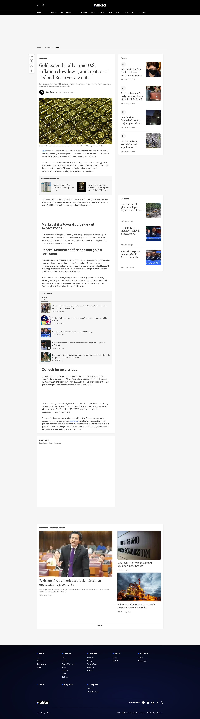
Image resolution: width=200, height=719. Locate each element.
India (76, 12)
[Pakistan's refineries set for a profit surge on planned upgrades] (139, 586)
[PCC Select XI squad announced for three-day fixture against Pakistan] (46, 345)
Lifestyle (101, 12)
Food (63, 657)
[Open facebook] (143, 702)
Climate (140, 657)
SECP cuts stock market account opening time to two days (135, 564)
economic (74, 421)
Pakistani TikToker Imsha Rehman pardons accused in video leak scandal (131, 72)
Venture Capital (92, 664)
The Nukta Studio (93, 692)
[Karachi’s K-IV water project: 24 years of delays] (46, 332)
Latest (46, 12)
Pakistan (68, 12)
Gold (44, 151)
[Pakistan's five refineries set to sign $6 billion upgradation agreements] (75, 553)
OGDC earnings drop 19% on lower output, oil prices (63, 187)
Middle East (40, 661)
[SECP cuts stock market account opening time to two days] (139, 545)
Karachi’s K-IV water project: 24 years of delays (72, 331)
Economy (90, 657)
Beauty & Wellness (68, 664)
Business (84, 12)
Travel (64, 667)
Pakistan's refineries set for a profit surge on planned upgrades (136, 606)
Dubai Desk (50, 92)
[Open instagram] (148, 702)
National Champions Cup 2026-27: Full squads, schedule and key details (80, 319)
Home (39, 12)
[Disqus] (75, 474)
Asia (38, 657)
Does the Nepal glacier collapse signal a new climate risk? (132, 207)
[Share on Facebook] (31, 60)
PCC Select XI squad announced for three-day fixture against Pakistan (78, 343)
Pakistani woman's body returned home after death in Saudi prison (132, 96)
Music (64, 674)
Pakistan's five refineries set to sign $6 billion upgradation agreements (70, 582)
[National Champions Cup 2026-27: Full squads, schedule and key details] (46, 320)
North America (41, 664)
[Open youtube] (152, 702)
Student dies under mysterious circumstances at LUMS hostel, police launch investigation (79, 307)
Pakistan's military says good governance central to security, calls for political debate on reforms (81, 356)
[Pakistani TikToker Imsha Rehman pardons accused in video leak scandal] (153, 69)
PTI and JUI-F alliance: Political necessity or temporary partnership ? (130, 230)
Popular (53, 12)
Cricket (115, 657)
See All (100, 625)
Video (134, 12)
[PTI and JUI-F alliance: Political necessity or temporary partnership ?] (153, 233)
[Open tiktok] (157, 702)
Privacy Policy (41, 713)
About (48, 713)
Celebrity (65, 670)
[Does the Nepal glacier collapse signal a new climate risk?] (153, 210)
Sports (92, 12)
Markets (43, 59)
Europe (39, 667)
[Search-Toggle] (43, 5)
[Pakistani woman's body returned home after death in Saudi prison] (153, 93)
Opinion (109, 12)
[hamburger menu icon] (38, 5)
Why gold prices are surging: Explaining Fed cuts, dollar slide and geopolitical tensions (98, 187)
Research (90, 667)
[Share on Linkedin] (31, 70)
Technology (142, 661)
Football (115, 661)
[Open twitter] (162, 702)
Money (89, 661)
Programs (142, 12)
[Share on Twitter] (31, 65)
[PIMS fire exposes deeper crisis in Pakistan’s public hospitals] (153, 257)
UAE (61, 12)
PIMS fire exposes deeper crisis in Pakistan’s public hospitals (130, 254)
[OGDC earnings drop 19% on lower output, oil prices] (46, 187)
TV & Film (65, 677)
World (117, 12)
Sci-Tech (126, 12)
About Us (90, 689)
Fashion (64, 661)
